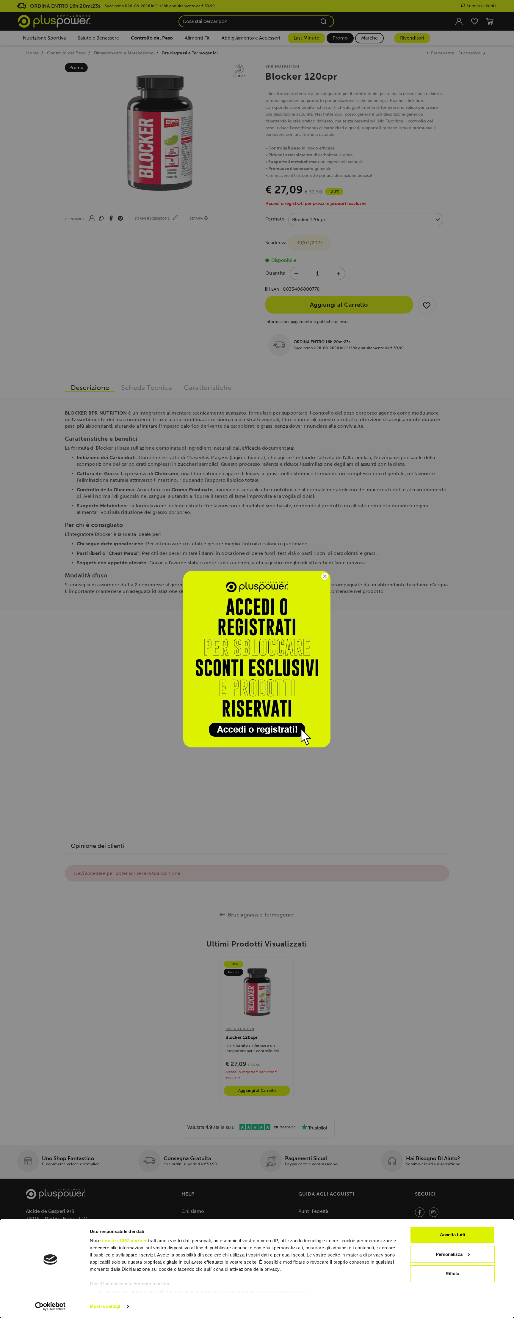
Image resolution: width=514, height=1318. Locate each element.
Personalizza (449, 1254)
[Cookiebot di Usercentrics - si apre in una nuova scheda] (50, 1306)
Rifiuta (452, 1273)
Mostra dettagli (106, 1306)
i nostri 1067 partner (124, 1240)
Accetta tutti (452, 1234)
